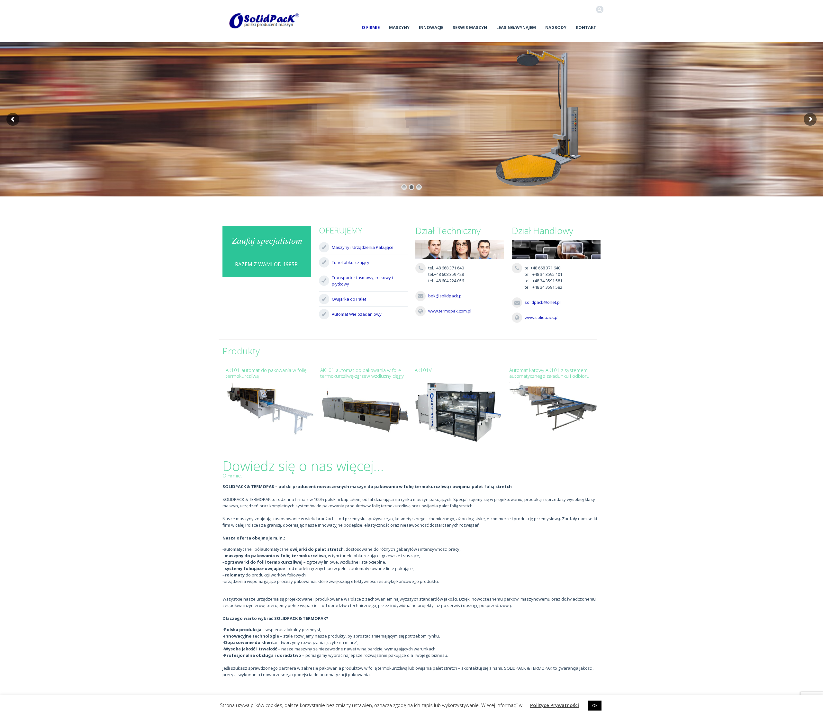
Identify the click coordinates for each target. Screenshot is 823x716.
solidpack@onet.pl (543, 302)
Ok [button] (595, 705)
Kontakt (586, 27)
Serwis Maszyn (470, 27)
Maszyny (399, 27)
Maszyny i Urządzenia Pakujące (362, 247)
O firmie (371, 27)
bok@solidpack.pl (445, 296)
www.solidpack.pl (541, 317)
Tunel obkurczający (350, 262)
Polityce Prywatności (554, 705)
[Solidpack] (264, 21)
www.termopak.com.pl (449, 311)
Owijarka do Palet (349, 299)
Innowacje (431, 27)
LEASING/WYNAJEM (516, 27)
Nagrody (555, 27)
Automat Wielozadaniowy (357, 314)
